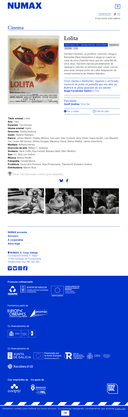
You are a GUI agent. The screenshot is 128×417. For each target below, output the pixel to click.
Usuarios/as (104, 13)
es (119, 13)
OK (65, 413)
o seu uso (120, 408)
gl (115, 13)
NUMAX (25, 5)
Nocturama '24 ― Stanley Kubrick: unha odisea (86, 45)
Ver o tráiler (72, 111)
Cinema (16, 27)
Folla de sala (102, 111)
